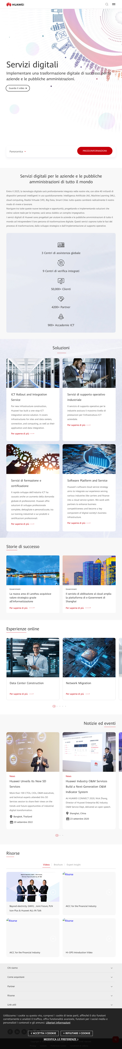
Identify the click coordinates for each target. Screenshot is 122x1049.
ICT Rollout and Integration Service (29, 397)
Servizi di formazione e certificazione (26, 483)
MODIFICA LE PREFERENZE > (61, 1039)
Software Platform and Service (87, 480)
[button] (62, 706)
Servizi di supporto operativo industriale (86, 397)
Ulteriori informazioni (58, 1022)
